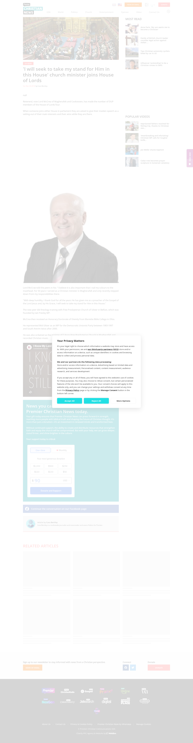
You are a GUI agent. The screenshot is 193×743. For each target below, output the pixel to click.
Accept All (70, 401)
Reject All (96, 401)
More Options (123, 401)
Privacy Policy (72, 390)
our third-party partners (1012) (103, 349)
